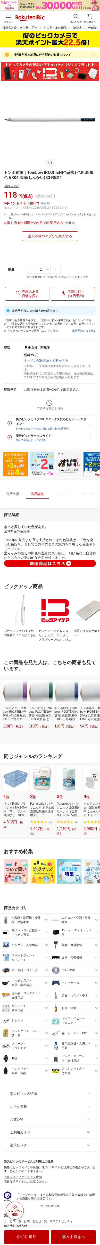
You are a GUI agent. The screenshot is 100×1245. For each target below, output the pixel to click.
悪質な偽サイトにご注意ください (26, 1181)
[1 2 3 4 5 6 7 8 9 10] (43, 269)
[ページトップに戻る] (93, 1229)
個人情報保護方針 (15, 1226)
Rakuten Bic (30, 18)
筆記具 (77, 28)
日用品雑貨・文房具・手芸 (19, 28)
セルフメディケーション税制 (23, 1177)
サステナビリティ (61, 1221)
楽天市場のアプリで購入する (50, 236)
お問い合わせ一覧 (35, 1221)
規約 (93, 330)
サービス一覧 (12, 1221)
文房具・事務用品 (55, 28)
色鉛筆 (92, 28)
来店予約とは (80, 330)
